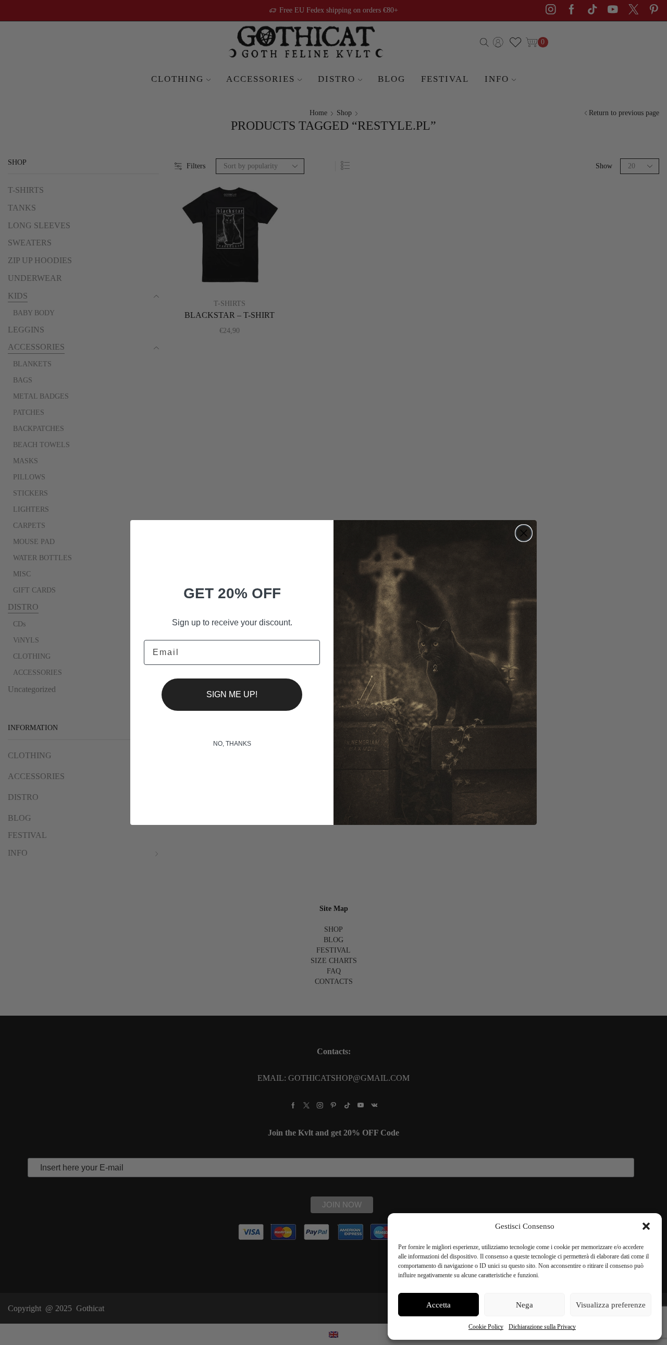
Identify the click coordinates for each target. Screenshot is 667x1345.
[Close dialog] (524, 533)
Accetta (438, 1305)
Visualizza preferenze (611, 1305)
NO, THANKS (232, 743)
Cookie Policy (485, 1326)
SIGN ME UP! (231, 694)
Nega (524, 1305)
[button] (646, 1226)
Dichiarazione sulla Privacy (542, 1326)
